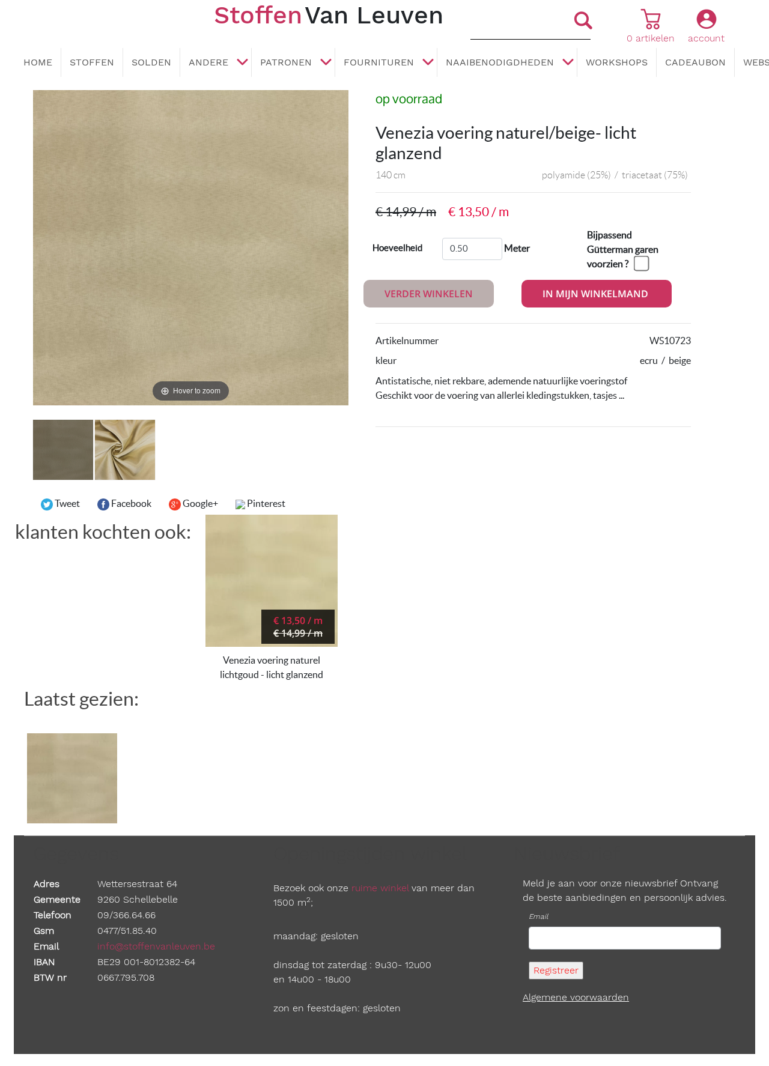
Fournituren (379, 62)
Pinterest (265, 503)
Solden (151, 62)
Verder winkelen (428, 293)
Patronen (286, 62)
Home (37, 62)
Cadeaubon (695, 62)
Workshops (617, 62)
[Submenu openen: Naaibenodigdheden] (568, 63)
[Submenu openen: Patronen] (325, 63)
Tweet (66, 503)
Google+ (199, 503)
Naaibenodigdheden (500, 62)
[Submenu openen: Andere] (242, 63)
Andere (208, 62)
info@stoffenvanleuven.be (156, 946)
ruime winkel (380, 888)
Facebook (130, 503)
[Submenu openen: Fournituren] (428, 63)
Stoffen (92, 62)
